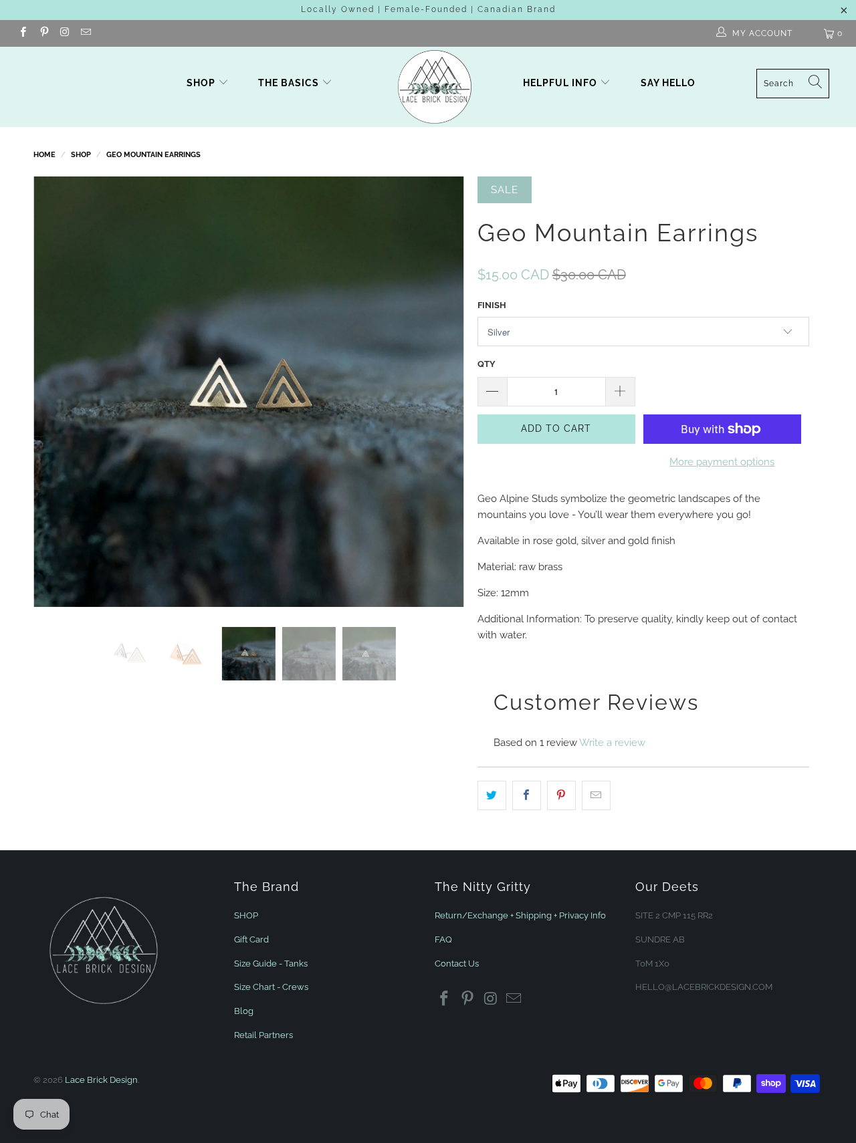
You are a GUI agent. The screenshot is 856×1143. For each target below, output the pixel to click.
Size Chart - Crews (271, 987)
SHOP (246, 915)
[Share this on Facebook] (526, 795)
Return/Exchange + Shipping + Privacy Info (520, 915)
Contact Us (457, 964)
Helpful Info (561, 83)
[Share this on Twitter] (491, 795)
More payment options (721, 462)
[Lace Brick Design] (435, 87)
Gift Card (251, 939)
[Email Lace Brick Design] (85, 33)
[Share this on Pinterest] (561, 795)
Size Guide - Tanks (271, 964)
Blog (243, 1011)
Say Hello (668, 83)
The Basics (290, 83)
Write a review (612, 743)
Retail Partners (263, 1035)
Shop (201, 83)
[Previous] (56, 391)
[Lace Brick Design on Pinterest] (43, 33)
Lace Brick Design (101, 1080)
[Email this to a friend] (596, 795)
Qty (486, 364)
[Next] (441, 391)
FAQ (443, 939)
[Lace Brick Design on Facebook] (22, 33)
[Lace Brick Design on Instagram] (64, 33)
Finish (491, 305)
